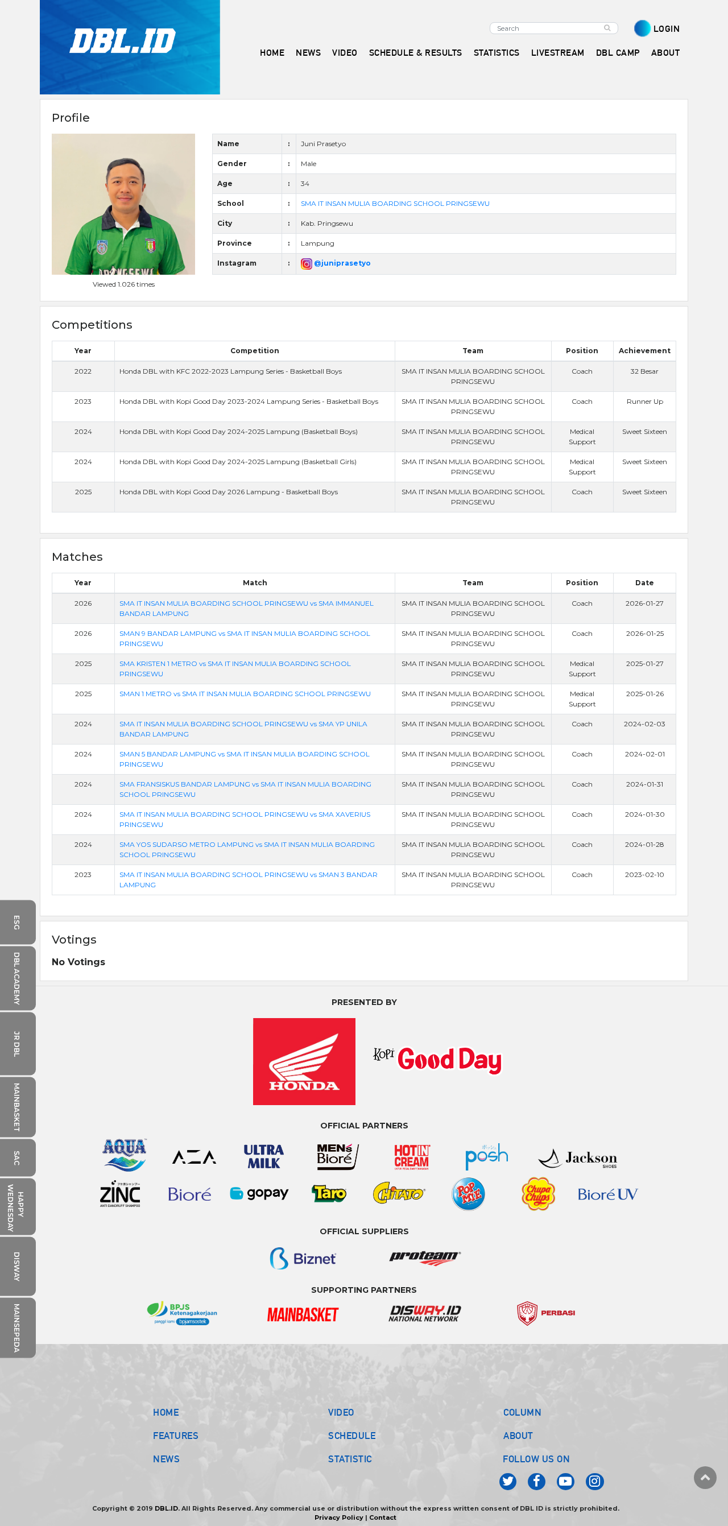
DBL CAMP (618, 52)
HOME (272, 52)
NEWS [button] (308, 52)
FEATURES (175, 1435)
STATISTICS (497, 52)
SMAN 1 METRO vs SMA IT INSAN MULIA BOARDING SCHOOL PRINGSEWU (245, 693)
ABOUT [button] (665, 52)
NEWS (166, 1459)
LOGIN (666, 28)
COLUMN (522, 1412)
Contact (382, 1517)
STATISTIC (350, 1459)
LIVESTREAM (558, 52)
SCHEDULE (351, 1435)
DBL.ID (166, 1508)
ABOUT (518, 1435)
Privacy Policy (339, 1517)
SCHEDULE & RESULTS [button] (415, 52)
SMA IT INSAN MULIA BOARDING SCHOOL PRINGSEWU (395, 203)
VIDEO (345, 52)
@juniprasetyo (341, 263)
